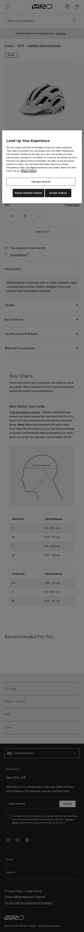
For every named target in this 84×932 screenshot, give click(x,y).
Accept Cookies (58, 193)
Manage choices (40, 181)
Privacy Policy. (28, 171)
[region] (42, 166)
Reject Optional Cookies (28, 193)
